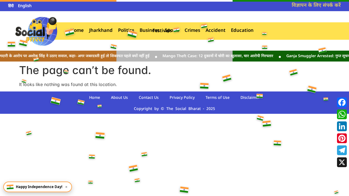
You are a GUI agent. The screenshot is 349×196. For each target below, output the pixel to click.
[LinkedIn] (342, 126)
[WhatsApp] (342, 114)
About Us (119, 97)
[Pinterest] (342, 138)
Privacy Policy (182, 97)
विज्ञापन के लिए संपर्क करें (316, 5)
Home (94, 97)
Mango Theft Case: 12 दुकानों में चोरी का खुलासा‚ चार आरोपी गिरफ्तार (214, 56)
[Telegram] (342, 150)
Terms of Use (218, 97)
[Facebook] (342, 102)
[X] (342, 162)
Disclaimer (250, 97)
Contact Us (149, 97)
